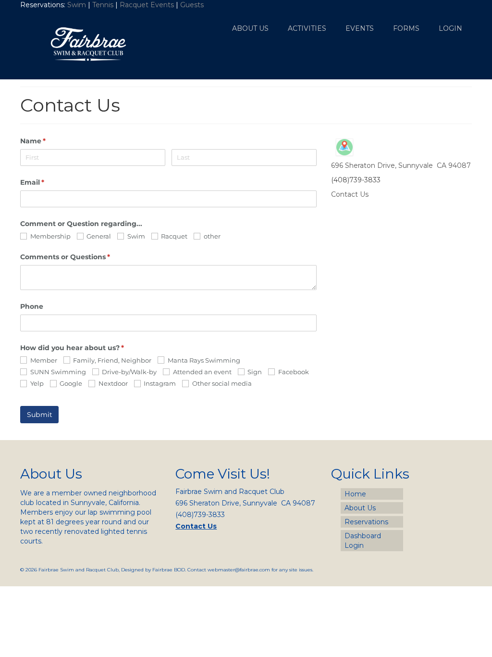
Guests (193, 4)
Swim (77, 4)
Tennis (102, 4)
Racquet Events (147, 4)
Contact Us (350, 194)
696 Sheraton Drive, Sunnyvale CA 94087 (401, 165)
